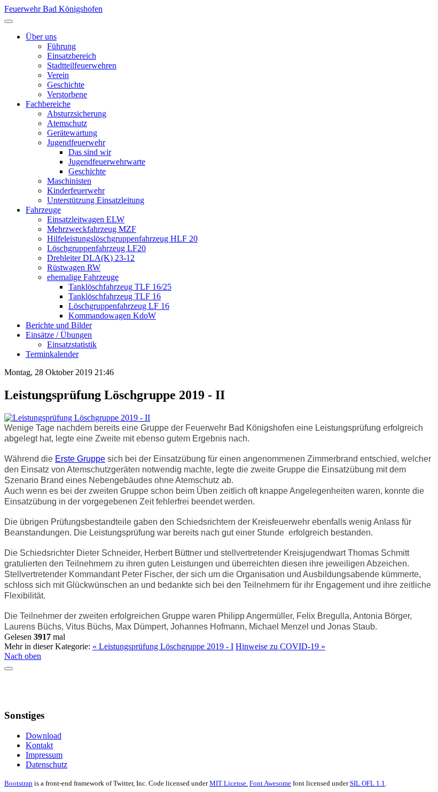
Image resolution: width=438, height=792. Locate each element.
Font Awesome (270, 783)
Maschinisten (69, 180)
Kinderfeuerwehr (76, 190)
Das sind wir (89, 152)
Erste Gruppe (80, 458)
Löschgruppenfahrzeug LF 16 (118, 305)
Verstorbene (67, 94)
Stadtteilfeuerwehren (81, 65)
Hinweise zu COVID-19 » (280, 646)
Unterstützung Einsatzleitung (95, 200)
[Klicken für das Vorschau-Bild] (77, 417)
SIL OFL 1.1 (367, 783)
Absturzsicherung (76, 113)
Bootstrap (18, 783)
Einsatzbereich (71, 55)
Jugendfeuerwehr (76, 142)
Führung (61, 46)
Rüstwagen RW (73, 267)
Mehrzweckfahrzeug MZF (91, 229)
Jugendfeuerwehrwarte (106, 161)
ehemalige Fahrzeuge (83, 277)
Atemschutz (67, 123)
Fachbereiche (48, 103)
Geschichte (65, 84)
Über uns (41, 36)
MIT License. (228, 783)
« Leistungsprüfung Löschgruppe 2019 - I (162, 646)
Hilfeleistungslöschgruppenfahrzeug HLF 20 (122, 238)
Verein (58, 75)
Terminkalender (52, 354)
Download (43, 735)
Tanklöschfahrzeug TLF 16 (114, 296)
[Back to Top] (8, 668)
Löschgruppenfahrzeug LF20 (96, 248)
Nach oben (22, 656)
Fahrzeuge (43, 209)
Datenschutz (46, 764)
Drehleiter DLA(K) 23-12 (91, 257)
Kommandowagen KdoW (112, 315)
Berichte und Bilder (59, 325)
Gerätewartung (72, 132)
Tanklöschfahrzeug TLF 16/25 (119, 286)
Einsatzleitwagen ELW (85, 219)
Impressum (44, 754)
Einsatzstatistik (72, 344)
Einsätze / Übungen (59, 334)
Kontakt (39, 745)
